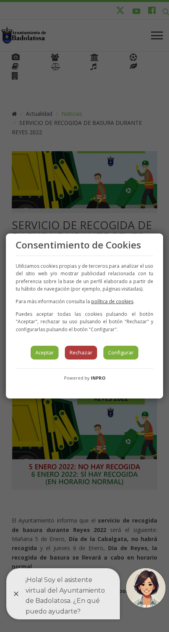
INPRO (98, 378)
